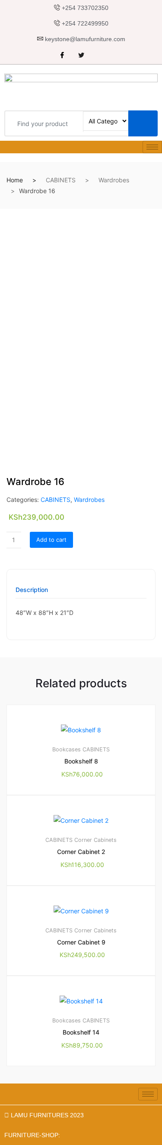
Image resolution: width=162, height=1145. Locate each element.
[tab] (32, 592)
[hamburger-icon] (152, 147)
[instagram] (100, 55)
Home (14, 180)
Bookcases (66, 749)
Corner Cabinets (95, 840)
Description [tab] (32, 590)
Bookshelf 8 (81, 761)
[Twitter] (81, 55)
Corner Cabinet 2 (81, 851)
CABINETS (61, 180)
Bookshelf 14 (81, 1032)
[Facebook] (62, 55)
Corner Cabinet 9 (81, 942)
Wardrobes (113, 180)
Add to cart (51, 539)
